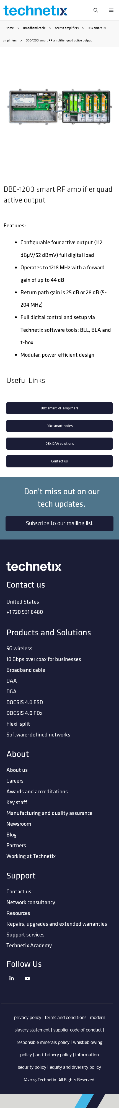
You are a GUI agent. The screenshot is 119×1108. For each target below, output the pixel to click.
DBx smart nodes (59, 425)
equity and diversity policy (75, 1067)
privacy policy (27, 1017)
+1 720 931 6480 (24, 611)
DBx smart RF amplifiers (59, 408)
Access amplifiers (67, 28)
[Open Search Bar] (96, 10)
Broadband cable (34, 28)
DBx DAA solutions (59, 443)
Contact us (59, 461)
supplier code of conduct (77, 1030)
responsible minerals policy (43, 1042)
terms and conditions (65, 1017)
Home (10, 28)
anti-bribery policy (53, 1055)
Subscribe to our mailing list (59, 524)
